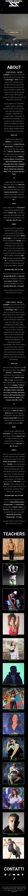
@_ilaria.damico (13, 809)
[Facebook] (8, 45)
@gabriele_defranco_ (13, 834)
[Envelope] (20, 45)
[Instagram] (12, 45)
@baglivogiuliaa (13, 735)
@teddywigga (13, 560)
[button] (14, 32)
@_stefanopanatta (13, 784)
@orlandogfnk (13, 760)
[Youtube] (16, 45)
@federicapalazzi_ (13, 660)
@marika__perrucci (13, 710)
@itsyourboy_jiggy (13, 610)
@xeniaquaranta (13, 585)
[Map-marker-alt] (22, 875)
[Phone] (14, 879)
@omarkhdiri (13, 685)
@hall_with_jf (13, 859)
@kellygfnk (13, 635)
